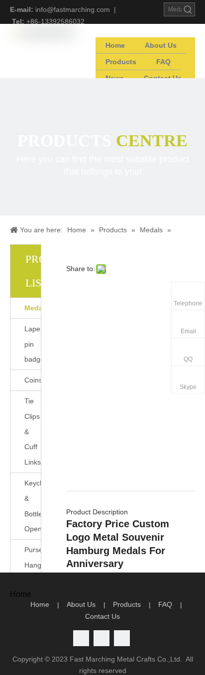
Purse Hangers (32, 557)
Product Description (97, 512)
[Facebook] (122, 638)
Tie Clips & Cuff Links (32, 431)
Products (127, 604)
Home (39, 604)
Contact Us (102, 616)
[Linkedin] (101, 638)
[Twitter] (81, 638)
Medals (32, 308)
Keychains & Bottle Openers (32, 506)
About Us (81, 604)
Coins (32, 380)
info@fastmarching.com (72, 9)
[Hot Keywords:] (188, 9)
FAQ (165, 604)
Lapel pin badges (32, 344)
